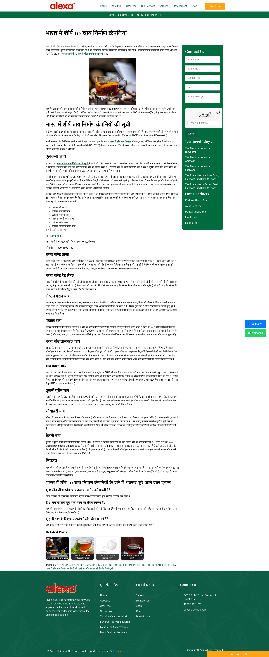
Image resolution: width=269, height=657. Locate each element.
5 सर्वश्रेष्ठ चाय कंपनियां (65, 565)
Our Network (148, 6)
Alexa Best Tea (193, 206)
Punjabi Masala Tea (195, 212)
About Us (116, 6)
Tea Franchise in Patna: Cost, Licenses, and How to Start (201, 186)
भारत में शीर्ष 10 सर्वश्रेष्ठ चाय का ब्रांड (158, 565)
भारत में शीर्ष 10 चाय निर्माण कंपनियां (124, 565)
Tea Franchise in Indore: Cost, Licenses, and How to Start (202, 177)
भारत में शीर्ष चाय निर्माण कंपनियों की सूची (64, 569)
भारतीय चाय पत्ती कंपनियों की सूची (98, 569)
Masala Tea (191, 223)
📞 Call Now (255, 324)
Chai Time (131, 6)
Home (103, 6)
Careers (163, 6)
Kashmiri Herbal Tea (196, 200)
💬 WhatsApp (255, 333)
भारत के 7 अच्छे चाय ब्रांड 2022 (92, 565)
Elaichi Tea (191, 217)
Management (180, 6)
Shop (194, 6)
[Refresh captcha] (218, 112)
